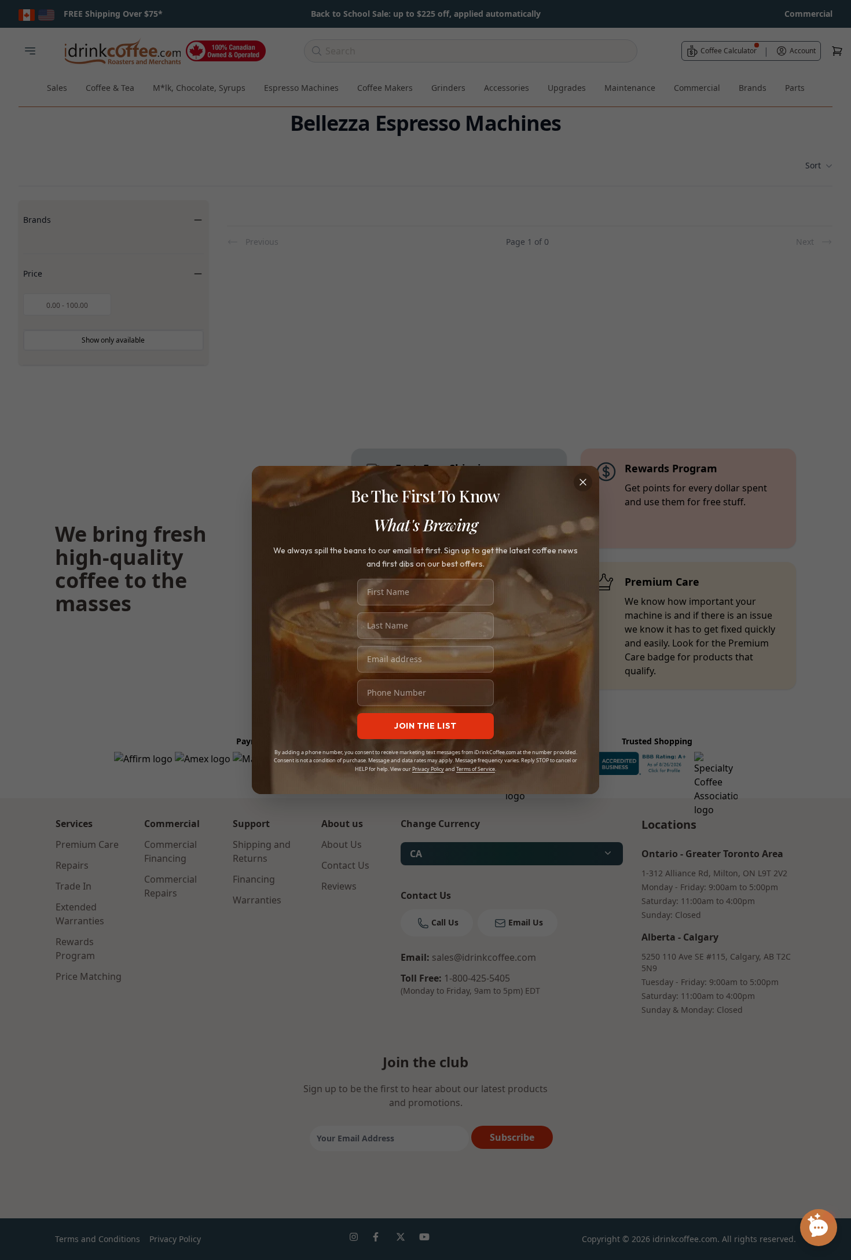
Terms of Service (475, 769)
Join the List (425, 726)
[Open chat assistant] (818, 1227)
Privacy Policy (428, 769)
